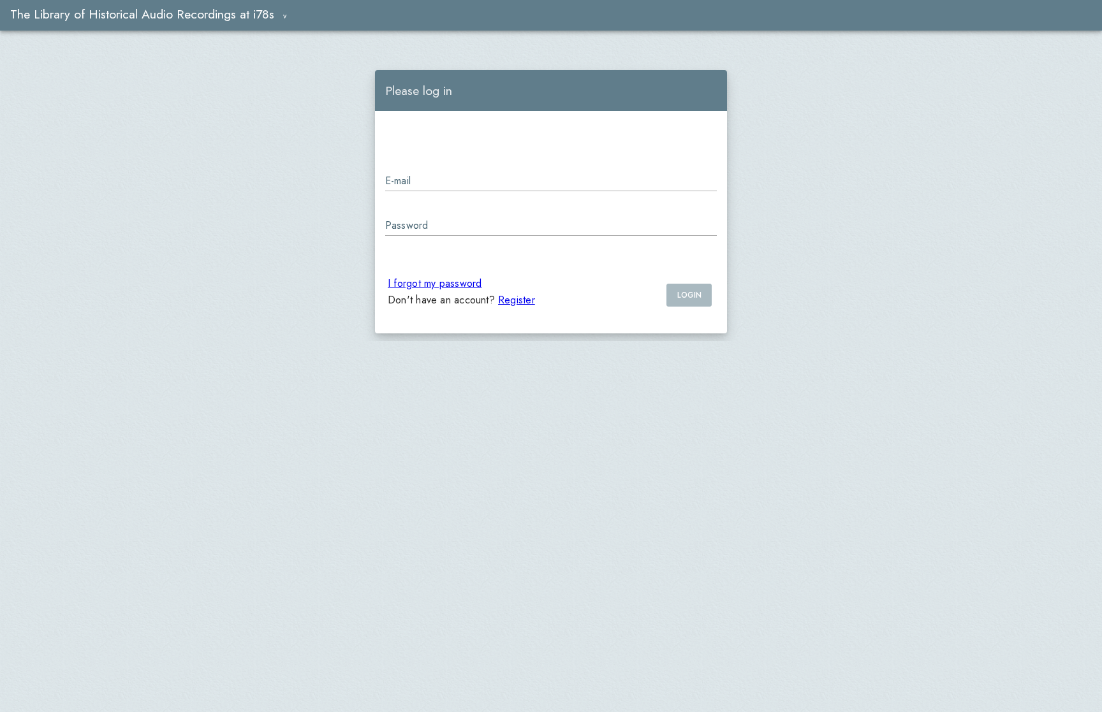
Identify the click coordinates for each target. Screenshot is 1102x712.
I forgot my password (434, 283)
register (516, 300)
